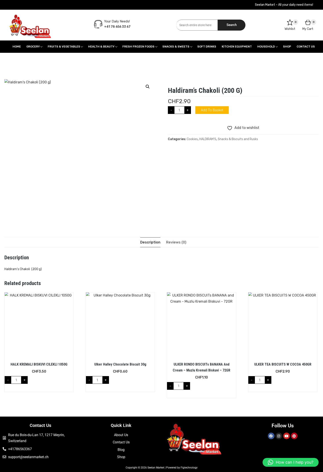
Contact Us (306, 46)
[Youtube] (286, 436)
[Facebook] (271, 436)
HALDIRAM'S (207, 139)
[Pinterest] (294, 436)
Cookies (192, 139)
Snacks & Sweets (175, 46)
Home (17, 46)
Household (266, 46)
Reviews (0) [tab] (176, 242)
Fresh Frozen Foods (138, 46)
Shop (287, 46)
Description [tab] (150, 242)
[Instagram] (279, 436)
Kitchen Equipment (237, 46)
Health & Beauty (101, 46)
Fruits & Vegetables (64, 46)
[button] (148, 87)
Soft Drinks (206, 46)
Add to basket (212, 110)
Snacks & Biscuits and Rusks (238, 139)
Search (232, 25)
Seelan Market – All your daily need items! (284, 5)
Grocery (33, 46)
